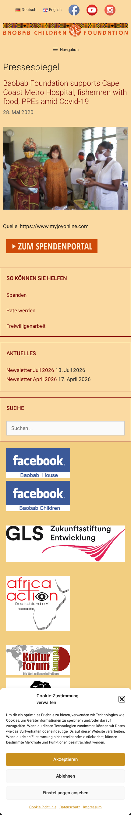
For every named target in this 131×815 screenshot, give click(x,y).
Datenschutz (69, 807)
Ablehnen (65, 776)
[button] (122, 699)
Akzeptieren (65, 759)
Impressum (92, 807)
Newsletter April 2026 (31, 379)
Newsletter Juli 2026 (30, 370)
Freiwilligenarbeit (26, 326)
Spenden (16, 295)
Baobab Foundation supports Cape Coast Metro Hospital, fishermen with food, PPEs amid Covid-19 (65, 92)
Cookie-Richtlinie (42, 807)
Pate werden (20, 310)
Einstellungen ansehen (65, 793)
